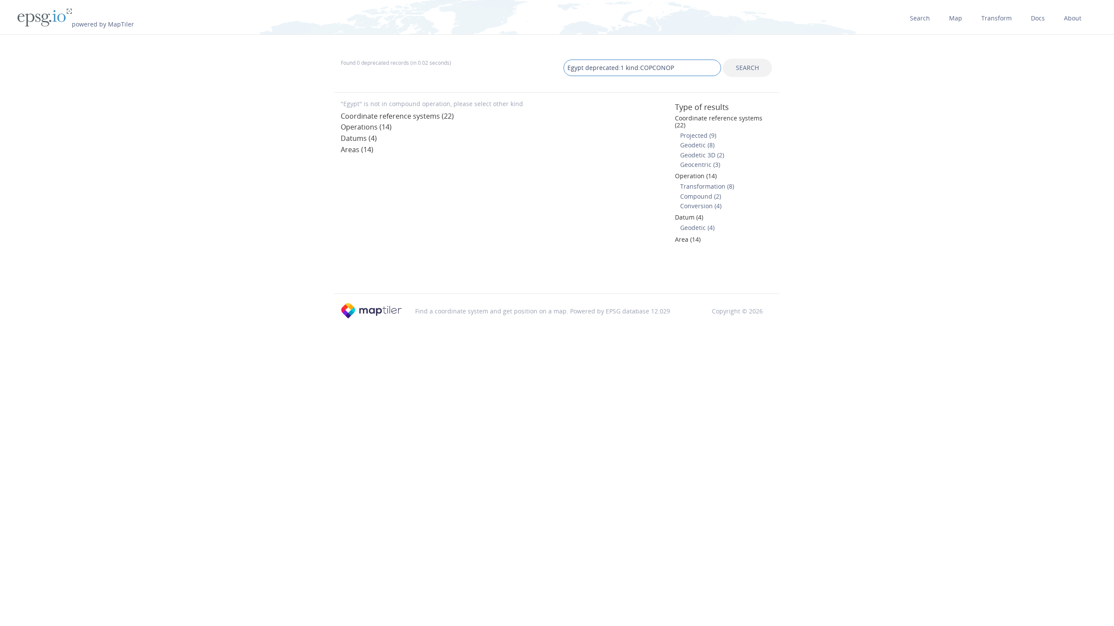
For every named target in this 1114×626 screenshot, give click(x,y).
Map (955, 18)
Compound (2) (700, 196)
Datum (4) (689, 217)
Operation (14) (696, 176)
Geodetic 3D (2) (702, 155)
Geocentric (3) (700, 164)
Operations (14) (366, 127)
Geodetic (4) (697, 227)
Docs (1038, 18)
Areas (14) (357, 149)
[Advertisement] (557, 271)
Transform (996, 18)
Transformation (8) (707, 186)
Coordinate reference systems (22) (397, 116)
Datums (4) (359, 138)
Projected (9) (698, 135)
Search (920, 18)
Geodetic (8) (697, 145)
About (1072, 18)
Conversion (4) (700, 206)
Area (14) (688, 239)
